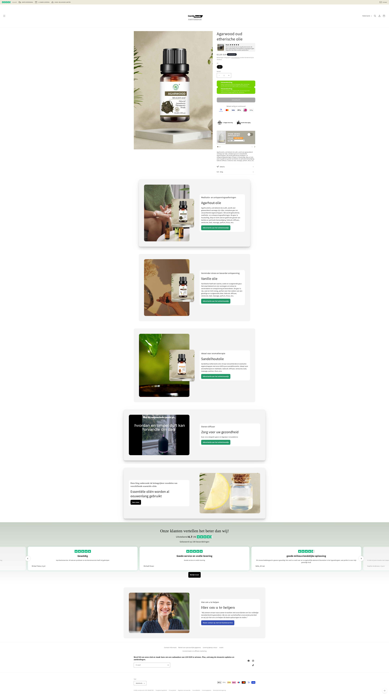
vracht (221, 647)
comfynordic (141, 690)
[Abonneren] (168, 665)
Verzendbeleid (196, 690)
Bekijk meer (194, 575)
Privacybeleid (172, 690)
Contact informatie (170, 647)
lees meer (135, 502)
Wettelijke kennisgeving (219, 690)
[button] (4, 16)
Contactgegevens (206, 690)
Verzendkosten (235, 57)
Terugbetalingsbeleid (161, 690)
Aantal (219, 71)
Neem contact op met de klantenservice (218, 623)
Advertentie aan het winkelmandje (216, 228)
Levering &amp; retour (210, 647)
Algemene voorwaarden (184, 690)
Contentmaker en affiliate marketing (195, 651)
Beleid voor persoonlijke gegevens (189, 647)
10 (221, 67)
